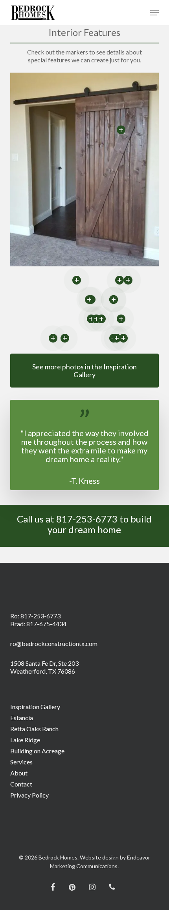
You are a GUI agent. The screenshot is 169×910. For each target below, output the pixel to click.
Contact (21, 784)
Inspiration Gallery (35, 706)
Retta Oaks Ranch (34, 728)
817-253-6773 (40, 616)
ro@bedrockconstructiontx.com (53, 643)
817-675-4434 (46, 623)
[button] (154, 13)
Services (21, 762)
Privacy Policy (29, 795)
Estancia (21, 717)
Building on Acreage (37, 751)
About (19, 773)
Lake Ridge (25, 739)
